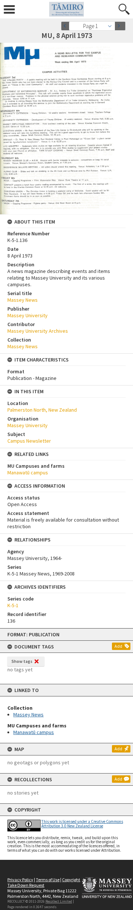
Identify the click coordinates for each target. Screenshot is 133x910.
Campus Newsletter (29, 440)
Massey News (28, 714)
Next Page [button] (120, 26)
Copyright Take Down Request (43, 882)
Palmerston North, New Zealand (42, 409)
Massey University (27, 315)
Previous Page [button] (66, 26)
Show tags (22, 661)
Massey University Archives (37, 331)
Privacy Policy (20, 879)
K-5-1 (12, 605)
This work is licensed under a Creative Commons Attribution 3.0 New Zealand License (82, 823)
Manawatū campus (33, 732)
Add (118, 646)
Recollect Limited (58, 901)
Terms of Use (47, 879)
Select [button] (111, 26)
